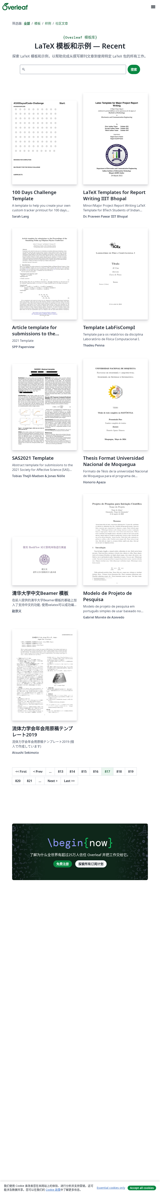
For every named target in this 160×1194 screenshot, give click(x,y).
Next (53, 781)
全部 (27, 23)
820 (17, 781)
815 (84, 771)
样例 (48, 23)
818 (119, 771)
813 (60, 771)
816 (95, 771)
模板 (37, 23)
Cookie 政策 (53, 1189)
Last (69, 781)
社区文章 (61, 23)
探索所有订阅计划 (90, 864)
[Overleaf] (15, 6)
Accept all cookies (142, 1188)
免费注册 (62, 864)
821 (29, 781)
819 (130, 771)
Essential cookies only (111, 1188)
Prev (38, 771)
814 (72, 771)
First (21, 771)
